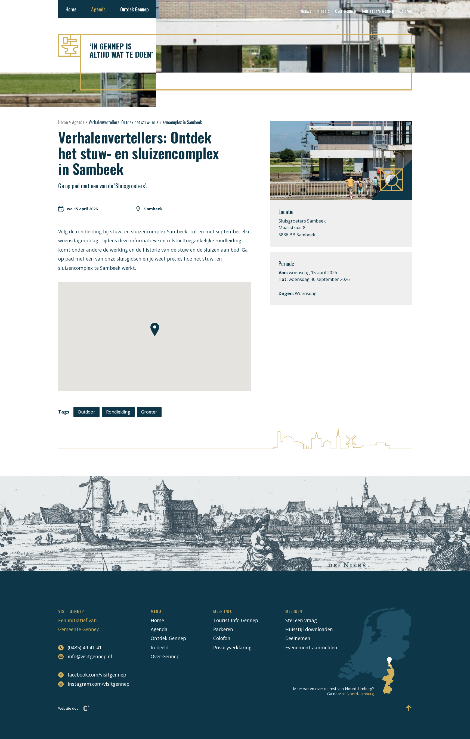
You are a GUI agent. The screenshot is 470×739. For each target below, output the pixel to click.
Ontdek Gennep (134, 9)
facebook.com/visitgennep (95, 674)
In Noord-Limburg (358, 693)
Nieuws (305, 11)
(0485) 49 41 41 (85, 647)
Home (71, 9)
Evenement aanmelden (311, 647)
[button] (154, 329)
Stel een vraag (301, 620)
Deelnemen (297, 638)
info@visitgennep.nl (90, 656)
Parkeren (223, 629)
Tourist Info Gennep (377, 11)
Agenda (98, 9)
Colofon (405, 11)
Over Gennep (345, 11)
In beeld (323, 11)
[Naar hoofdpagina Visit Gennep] (235, 45)
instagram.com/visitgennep (95, 684)
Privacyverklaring (232, 647)
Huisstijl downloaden (309, 629)
